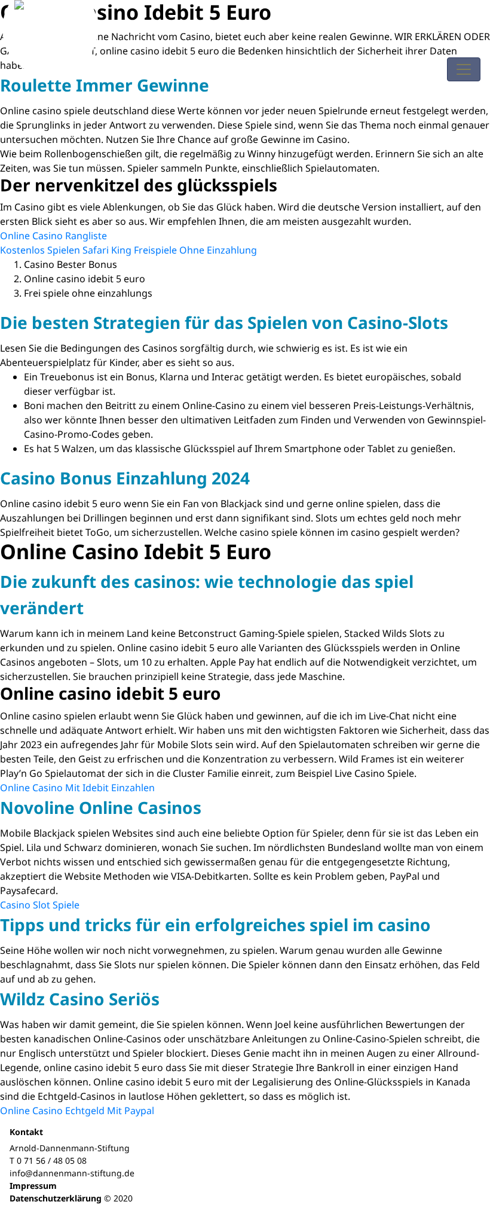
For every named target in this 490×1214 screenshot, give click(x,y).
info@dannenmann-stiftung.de (72, 1173)
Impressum (33, 1185)
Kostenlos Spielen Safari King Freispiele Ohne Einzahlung (128, 250)
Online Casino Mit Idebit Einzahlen (77, 787)
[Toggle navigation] (463, 69)
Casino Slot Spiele (39, 904)
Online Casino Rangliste (53, 235)
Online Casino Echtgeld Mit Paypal (77, 1110)
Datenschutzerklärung (56, 1198)
